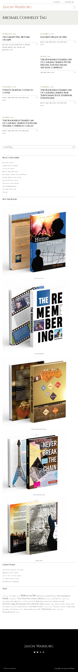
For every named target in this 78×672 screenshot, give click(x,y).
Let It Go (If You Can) (11, 575)
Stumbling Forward (10, 581)
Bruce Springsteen (63, 596)
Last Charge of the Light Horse (11, 601)
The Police (21, 609)
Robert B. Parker (60, 604)
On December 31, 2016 (47, 34)
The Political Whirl (10, 183)
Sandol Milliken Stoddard (36, 606)
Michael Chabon (49, 601)
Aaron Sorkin (5, 596)
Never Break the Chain (11, 47)
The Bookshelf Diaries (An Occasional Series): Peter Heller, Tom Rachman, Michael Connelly (56, 63)
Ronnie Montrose (23, 606)
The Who (38, 609)
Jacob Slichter (48, 598)
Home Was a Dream (22, 44)
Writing (17, 612)
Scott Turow (56, 606)
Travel (5, 192)
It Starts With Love (10, 578)
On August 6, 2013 (8, 117)
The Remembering (9, 186)
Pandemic (47, 604)
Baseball (18, 596)
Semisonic (62, 606)
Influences (41, 598)
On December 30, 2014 (9, 87)
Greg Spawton (12, 598)
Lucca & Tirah (8, 168)
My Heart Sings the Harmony (14, 174)
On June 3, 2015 (45, 56)
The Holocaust (14, 609)
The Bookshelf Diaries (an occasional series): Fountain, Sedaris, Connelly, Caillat (19, 123)
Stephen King (70, 607)
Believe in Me (8, 44)
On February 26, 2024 (9, 34)
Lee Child (24, 601)
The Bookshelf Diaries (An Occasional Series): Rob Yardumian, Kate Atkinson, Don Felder (56, 94)
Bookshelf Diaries (50, 596)
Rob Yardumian (6, 606)
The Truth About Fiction (12, 570)
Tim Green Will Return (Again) (16, 38)
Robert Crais (70, 604)
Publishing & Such (10, 180)
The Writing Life (47, 72)
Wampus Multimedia (8, 612)
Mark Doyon (40, 601)
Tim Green (46, 609)
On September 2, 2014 (47, 87)
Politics (52, 604)
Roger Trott (14, 606)
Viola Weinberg (60, 609)
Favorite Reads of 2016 (53, 37)
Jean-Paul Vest (56, 599)
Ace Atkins (12, 596)
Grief (19, 598)
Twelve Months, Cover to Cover (17, 91)
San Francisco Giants (47, 606)
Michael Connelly (58, 601)
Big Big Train (41, 596)
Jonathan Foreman (65, 598)
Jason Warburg (69, 668)
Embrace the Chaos (10, 572)
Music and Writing (48, 42)
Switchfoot (5, 609)
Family (5, 598)
